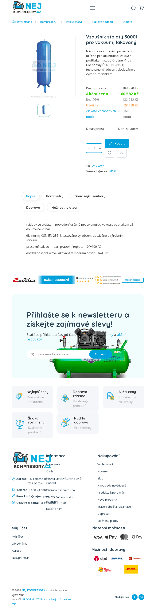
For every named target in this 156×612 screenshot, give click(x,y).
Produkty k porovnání (111, 492)
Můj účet (17, 536)
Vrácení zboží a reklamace (114, 506)
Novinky (102, 471)
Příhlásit (101, 354)
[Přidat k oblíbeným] (109, 153)
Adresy (16, 550)
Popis (30, 196)
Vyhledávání (105, 464)
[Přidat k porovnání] (122, 153)
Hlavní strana (23, 22)
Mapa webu (53, 464)
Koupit (119, 143)
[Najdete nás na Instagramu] (141, 597)
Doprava (33, 207)
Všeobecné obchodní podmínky (59, 499)
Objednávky (19, 543)
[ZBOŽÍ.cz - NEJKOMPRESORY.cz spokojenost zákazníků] (78, 283)
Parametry (54, 196)
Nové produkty (107, 499)
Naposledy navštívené (111, 485)
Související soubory (90, 196)
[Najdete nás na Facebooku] (135, 597)
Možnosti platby (64, 207)
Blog (100, 478)
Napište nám (54, 509)
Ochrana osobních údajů (61, 490)
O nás (50, 471)
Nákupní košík (20, 557)
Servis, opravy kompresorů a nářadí (64, 480)
